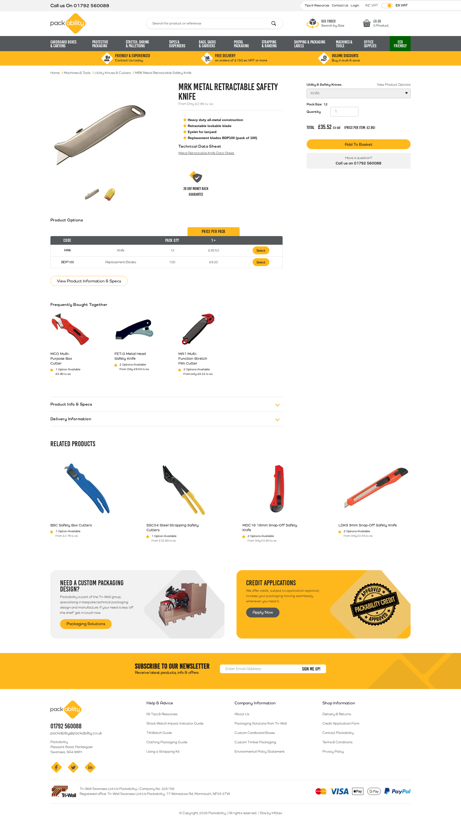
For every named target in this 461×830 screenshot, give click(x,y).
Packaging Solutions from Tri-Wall (261, 723)
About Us (242, 714)
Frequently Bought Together (78, 304)
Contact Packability (338, 733)
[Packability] (68, 23)
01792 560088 (91, 5)
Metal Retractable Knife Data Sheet (206, 153)
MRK (67, 250)
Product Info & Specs (71, 404)
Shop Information (338, 703)
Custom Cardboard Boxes (255, 733)
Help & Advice (159, 703)
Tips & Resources (317, 5)
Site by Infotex (271, 813)
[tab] (166, 247)
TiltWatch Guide (159, 733)
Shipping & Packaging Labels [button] (309, 44)
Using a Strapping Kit (163, 751)
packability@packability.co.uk (76, 733)
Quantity (314, 112)
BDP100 (67, 262)
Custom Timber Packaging (255, 742)
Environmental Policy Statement (260, 751)
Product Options (66, 220)
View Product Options (394, 84)
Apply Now (263, 612)
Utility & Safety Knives (324, 84)
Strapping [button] (269, 44)
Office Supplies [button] (370, 44)
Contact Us (340, 5)
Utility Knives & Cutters (113, 73)
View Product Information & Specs (89, 281)
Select (261, 250)
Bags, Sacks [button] (207, 44)
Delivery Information (70, 418)
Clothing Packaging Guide (166, 742)
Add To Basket (358, 144)
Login (355, 5)
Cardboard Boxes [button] (63, 44)
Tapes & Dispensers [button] (177, 44)
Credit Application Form (340, 723)
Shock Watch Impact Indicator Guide (174, 723)
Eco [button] (400, 44)
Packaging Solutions (86, 623)
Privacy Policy (333, 751)
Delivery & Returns (336, 714)
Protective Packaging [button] (100, 44)
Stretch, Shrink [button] (137, 44)
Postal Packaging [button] (241, 44)
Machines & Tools (77, 73)
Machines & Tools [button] (344, 44)
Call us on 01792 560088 (358, 163)
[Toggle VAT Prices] (387, 5)
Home (55, 73)
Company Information (255, 703)
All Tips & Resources (161, 714)
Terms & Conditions (337, 742)
